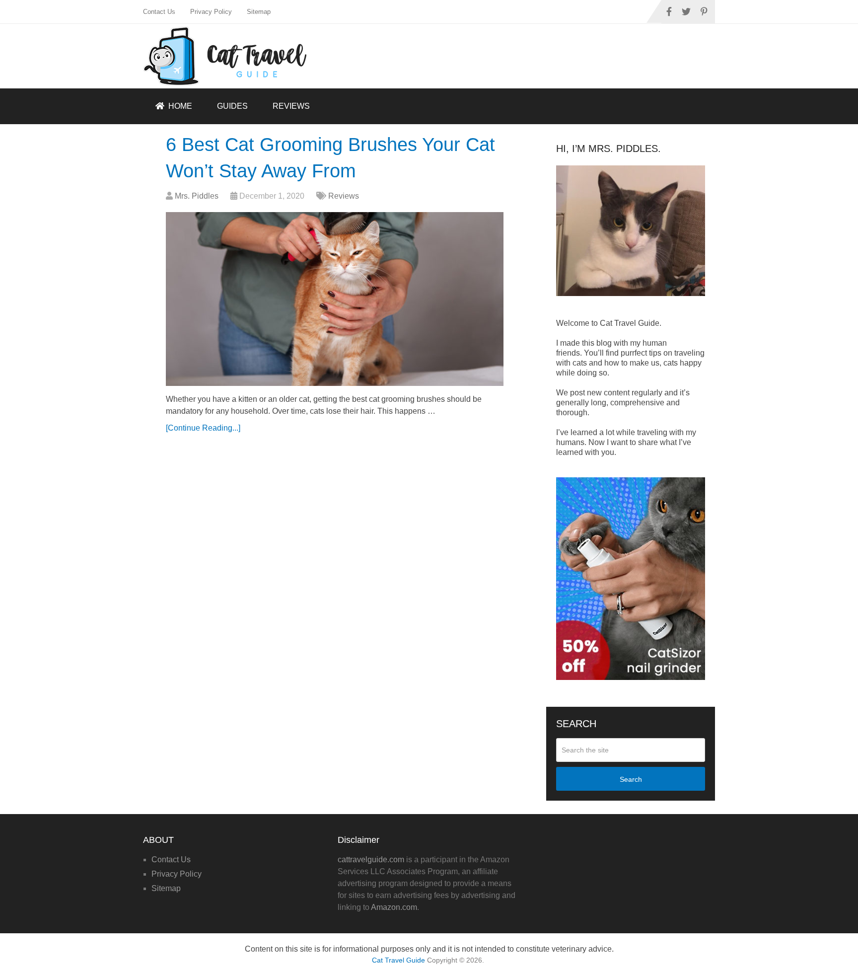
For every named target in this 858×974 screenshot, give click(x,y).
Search (631, 779)
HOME (179, 106)
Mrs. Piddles (196, 196)
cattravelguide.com (371, 859)
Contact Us (159, 11)
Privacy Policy (211, 11)
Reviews (291, 106)
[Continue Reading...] (203, 428)
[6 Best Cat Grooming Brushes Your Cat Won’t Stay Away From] (334, 299)
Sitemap (259, 11)
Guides (232, 106)
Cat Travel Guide (398, 960)
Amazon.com (394, 907)
